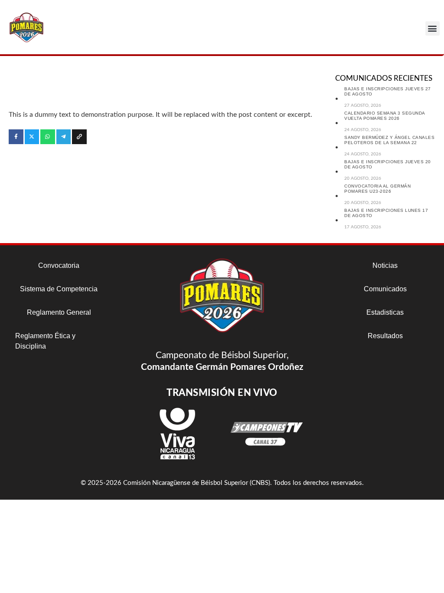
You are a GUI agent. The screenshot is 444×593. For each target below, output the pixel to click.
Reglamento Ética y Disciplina (45, 341)
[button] (432, 28)
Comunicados (385, 289)
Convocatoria (58, 265)
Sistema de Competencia (59, 289)
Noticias (385, 265)
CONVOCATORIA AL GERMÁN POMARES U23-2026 (377, 189)
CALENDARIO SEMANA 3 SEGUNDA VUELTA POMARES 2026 (384, 116)
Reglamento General (59, 312)
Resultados (385, 335)
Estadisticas (385, 312)
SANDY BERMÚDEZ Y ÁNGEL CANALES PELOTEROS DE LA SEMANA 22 (389, 140)
